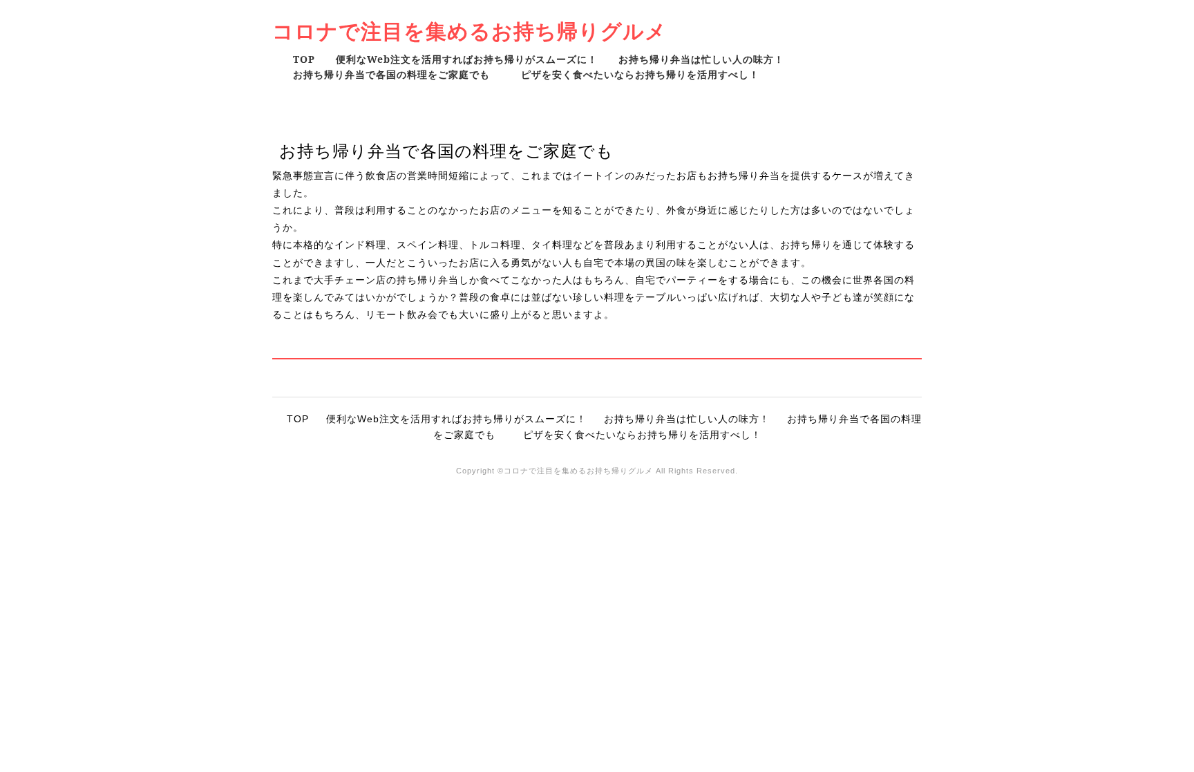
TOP (304, 59)
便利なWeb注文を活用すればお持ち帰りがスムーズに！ (467, 59)
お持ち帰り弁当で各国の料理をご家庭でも (396, 74)
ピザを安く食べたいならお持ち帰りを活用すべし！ (640, 74)
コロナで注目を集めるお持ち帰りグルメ (469, 31)
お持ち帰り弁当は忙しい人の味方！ (701, 59)
